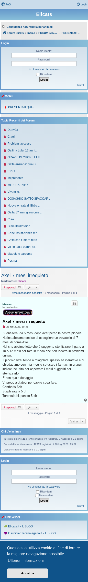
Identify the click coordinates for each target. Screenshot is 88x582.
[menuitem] (6, 4)
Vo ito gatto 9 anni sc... (22, 247)
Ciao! (11, 136)
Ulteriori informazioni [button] (26, 560)
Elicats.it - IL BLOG (20, 526)
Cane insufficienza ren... (24, 233)
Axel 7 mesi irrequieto (24, 275)
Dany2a (13, 130)
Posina (12, 260)
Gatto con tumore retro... (23, 240)
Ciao (11, 219)
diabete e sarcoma (20, 253)
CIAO (11, 171)
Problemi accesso (19, 143)
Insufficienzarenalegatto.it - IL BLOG (32, 533)
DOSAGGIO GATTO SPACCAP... (29, 198)
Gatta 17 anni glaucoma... (25, 212)
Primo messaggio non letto (26, 292)
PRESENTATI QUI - (20, 107)
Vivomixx (14, 192)
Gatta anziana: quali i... (23, 164)
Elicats (22, 281)
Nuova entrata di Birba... (24, 205)
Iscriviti (80, 85)
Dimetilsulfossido (19, 226)
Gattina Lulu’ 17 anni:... (23, 150)
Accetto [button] (27, 573)
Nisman (6, 304)
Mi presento (15, 178)
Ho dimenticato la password (44, 69)
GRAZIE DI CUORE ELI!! (24, 157)
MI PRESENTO (18, 185)
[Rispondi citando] (74, 303)
